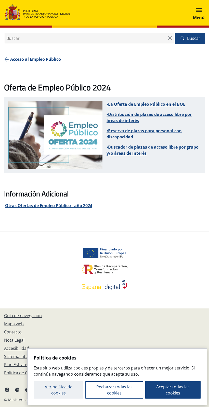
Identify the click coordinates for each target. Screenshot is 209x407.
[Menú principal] (199, 13)
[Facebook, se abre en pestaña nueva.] (7, 390)
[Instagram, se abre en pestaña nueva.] (17, 390)
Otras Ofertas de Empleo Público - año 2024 (48, 205)
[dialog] (117, 376)
